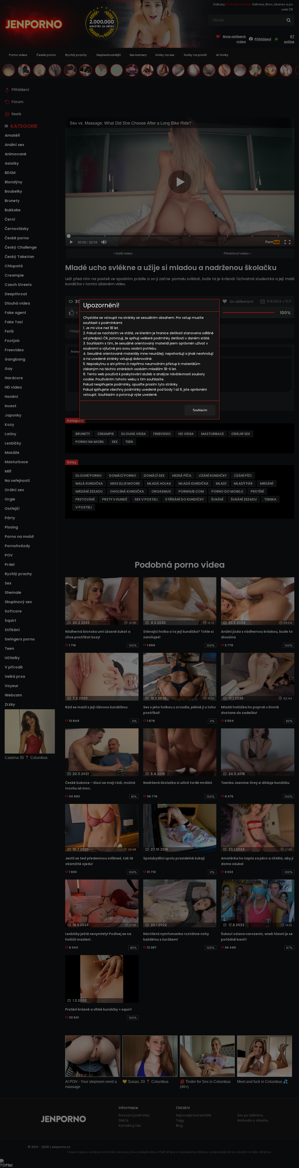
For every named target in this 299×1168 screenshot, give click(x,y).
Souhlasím (200, 410)
